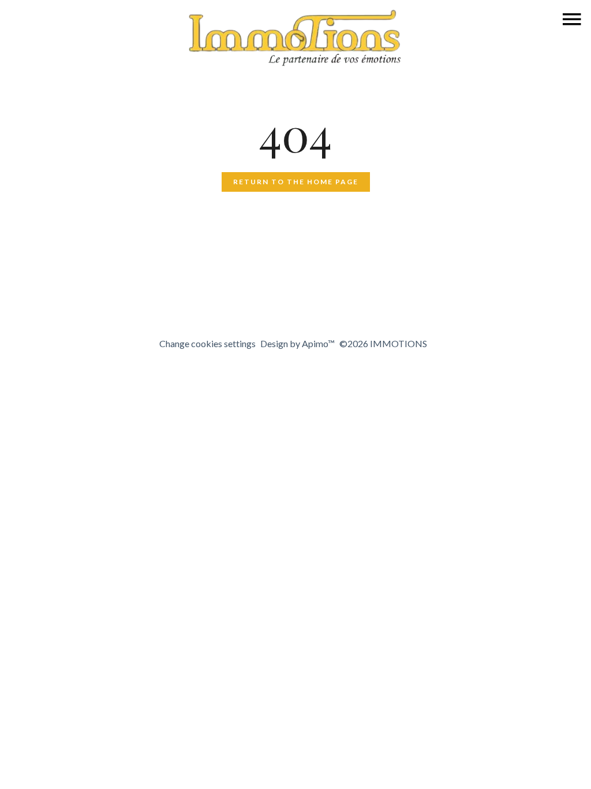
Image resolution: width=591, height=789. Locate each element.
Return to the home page (295, 181)
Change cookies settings (207, 343)
